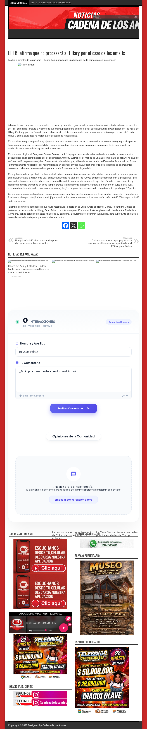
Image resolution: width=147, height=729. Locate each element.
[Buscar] (136, 18)
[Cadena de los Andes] (34, 20)
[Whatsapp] (81, 225)
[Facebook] (65, 225)
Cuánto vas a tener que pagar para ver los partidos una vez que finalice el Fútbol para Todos (110, 242)
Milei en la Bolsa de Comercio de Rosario (50, 2)
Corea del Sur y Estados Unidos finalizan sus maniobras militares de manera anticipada (29, 269)
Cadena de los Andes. (54, 725)
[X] (73, 225)
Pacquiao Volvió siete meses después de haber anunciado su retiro (36, 241)
